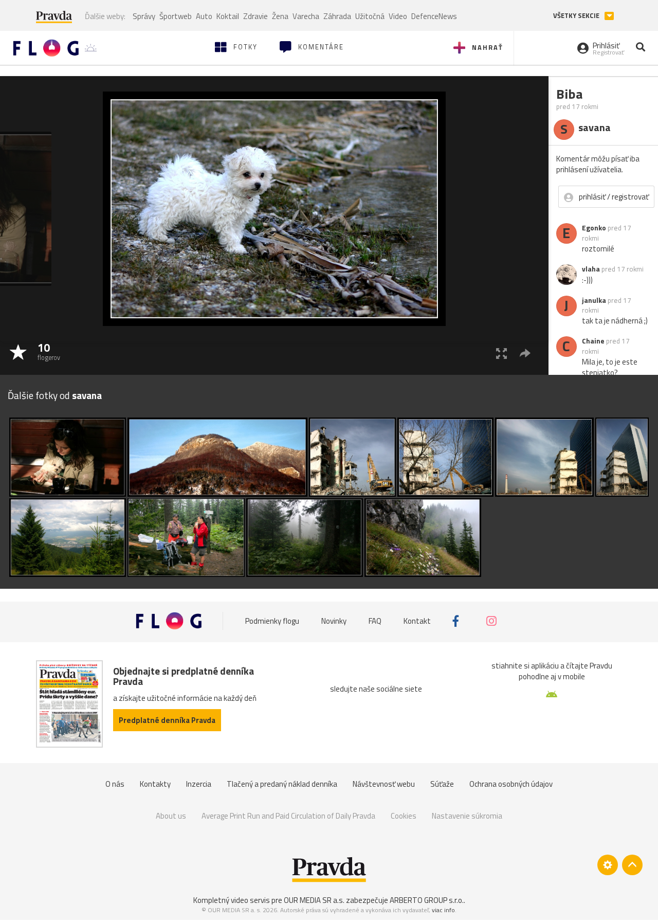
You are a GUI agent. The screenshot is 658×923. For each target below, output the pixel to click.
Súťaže (442, 784)
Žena (280, 16)
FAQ (375, 621)
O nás (114, 784)
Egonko (594, 228)
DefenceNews (434, 16)
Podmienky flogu (272, 621)
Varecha (306, 16)
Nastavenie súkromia (467, 815)
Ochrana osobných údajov (511, 784)
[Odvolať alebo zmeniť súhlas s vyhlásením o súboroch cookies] (607, 865)
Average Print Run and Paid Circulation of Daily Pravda (288, 815)
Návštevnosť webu (384, 784)
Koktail (227, 16)
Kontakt (417, 621)
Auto (204, 16)
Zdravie (255, 16)
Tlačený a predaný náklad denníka (282, 784)
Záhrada (337, 16)
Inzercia (198, 784)
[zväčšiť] (501, 353)
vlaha (591, 269)
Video (398, 16)
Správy (144, 16)
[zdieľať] (525, 353)
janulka (594, 300)
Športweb (175, 16)
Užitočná (370, 16)
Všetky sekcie (577, 16)
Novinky (333, 621)
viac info (443, 910)
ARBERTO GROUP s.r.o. (427, 900)
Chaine (593, 341)
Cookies (403, 815)
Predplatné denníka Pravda (167, 720)
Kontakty (155, 784)
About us (171, 815)
